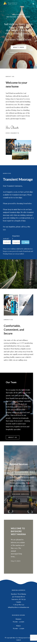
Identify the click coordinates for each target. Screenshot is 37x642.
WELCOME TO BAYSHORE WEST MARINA (18, 531)
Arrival (6, 239)
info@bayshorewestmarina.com (18, 607)
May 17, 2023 (15, 561)
